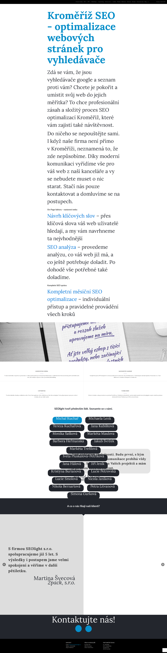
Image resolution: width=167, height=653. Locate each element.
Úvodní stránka (79, 1)
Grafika (114, 1)
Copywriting (101, 1)
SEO (85, 1)
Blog (146, 1)
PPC (89, 1)
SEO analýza (61, 247)
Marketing (93, 1)
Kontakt (134, 1)
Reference (124, 1)
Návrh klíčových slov (71, 216)
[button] (4, 564)
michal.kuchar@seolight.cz (75, 644)
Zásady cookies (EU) (160, 1)
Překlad (118, 1)
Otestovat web (140, 1)
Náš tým (129, 1)
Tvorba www (108, 1)
